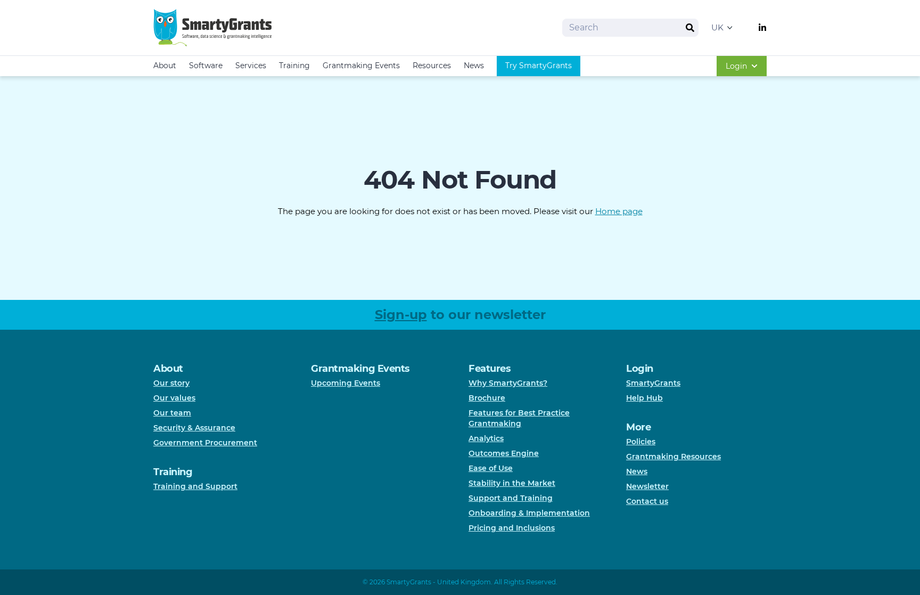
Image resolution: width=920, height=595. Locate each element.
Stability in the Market (512, 483)
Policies (640, 441)
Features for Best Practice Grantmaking (519, 418)
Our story (171, 383)
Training (294, 65)
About (164, 65)
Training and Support (195, 486)
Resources (432, 65)
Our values (174, 398)
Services (250, 65)
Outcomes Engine (504, 453)
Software (206, 65)
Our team (172, 413)
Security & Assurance (194, 428)
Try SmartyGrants (538, 65)
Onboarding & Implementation (529, 513)
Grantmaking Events (361, 65)
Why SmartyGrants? (508, 383)
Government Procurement (205, 442)
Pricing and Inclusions (512, 528)
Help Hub (644, 398)
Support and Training (511, 498)
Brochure (487, 398)
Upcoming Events (345, 383)
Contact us (647, 501)
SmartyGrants (653, 383)
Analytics (486, 438)
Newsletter (647, 486)
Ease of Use (491, 468)
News (474, 65)
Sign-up (401, 314)
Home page (619, 211)
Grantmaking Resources (673, 456)
